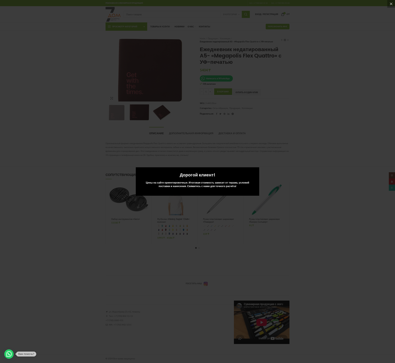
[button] (9, 354)
